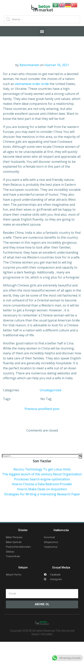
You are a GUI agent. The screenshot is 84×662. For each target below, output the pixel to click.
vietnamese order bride (32, 84)
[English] (62, 5)
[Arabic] (55, 5)
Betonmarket (29, 65)
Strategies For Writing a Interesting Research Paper (42, 494)
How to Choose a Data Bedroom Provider (42, 484)
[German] (68, 5)
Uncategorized (50, 390)
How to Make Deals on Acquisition (42, 489)
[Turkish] (74, 5)
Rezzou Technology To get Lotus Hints (42, 469)
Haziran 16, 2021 (57, 65)
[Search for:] (40, 455)
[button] (42, 31)
